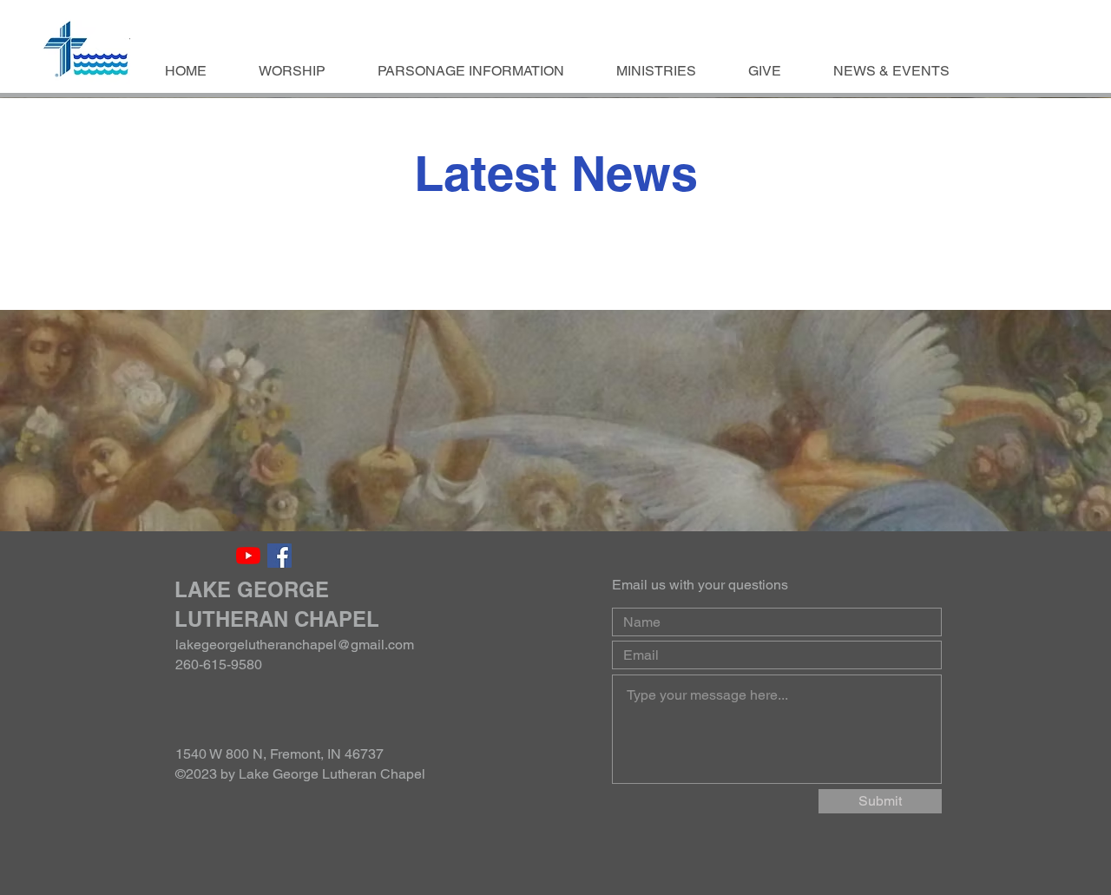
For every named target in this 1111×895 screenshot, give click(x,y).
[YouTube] (248, 555)
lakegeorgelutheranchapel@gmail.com (294, 644)
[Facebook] (279, 555)
